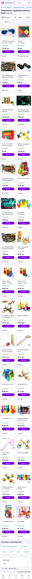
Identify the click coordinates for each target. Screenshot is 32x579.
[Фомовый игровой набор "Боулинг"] (24, 409)
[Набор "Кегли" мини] (24, 169)
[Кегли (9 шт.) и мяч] (8, 375)
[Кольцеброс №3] (24, 375)
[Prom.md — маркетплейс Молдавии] (2, 2)
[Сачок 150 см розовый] (8, 443)
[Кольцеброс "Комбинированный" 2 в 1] (8, 306)
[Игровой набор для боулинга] (8, 100)
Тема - (8, 568)
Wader (11, 552)
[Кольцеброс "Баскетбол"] (24, 203)
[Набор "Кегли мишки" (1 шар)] (24, 272)
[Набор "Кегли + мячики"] (24, 478)
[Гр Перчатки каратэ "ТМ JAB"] (24, 66)
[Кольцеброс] (24, 512)
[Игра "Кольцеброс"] (24, 306)
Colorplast (26, 552)
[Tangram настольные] (24, 32)
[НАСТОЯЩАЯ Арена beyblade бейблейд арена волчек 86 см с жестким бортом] (8, 66)
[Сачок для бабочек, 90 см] (24, 340)
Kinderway (25, 546)
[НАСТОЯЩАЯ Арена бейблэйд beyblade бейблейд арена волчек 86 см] (8, 169)
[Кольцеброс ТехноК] (8, 512)
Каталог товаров (6, 7)
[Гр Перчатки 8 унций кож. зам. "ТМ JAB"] (8, 32)
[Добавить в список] (13, 36)
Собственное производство (10, 546)
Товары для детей (18, 7)
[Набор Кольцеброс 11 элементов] (8, 478)
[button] (8, 51)
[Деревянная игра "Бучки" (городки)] (8, 340)
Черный (6, 22)
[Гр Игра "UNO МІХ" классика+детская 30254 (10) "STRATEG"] (8, 135)
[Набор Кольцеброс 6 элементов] (24, 135)
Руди (18, 552)
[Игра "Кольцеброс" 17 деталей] (24, 237)
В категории (9, 3)
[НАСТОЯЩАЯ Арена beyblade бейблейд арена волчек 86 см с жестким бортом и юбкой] (8, 237)
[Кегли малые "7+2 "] (8, 409)
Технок (4, 552)
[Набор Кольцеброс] (24, 443)
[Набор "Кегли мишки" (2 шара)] (8, 272)
